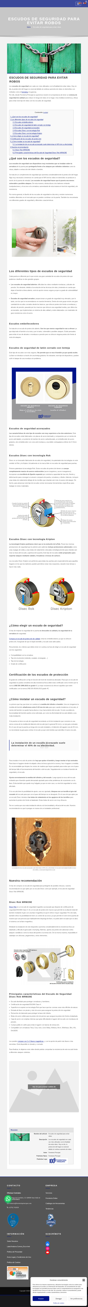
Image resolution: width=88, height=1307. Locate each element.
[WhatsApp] (8, 1198)
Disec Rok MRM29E (21, 150)
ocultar (45, 112)
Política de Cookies (13, 1262)
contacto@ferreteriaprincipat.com (20, 1203)
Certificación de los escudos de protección (25, 139)
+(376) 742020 (14, 1207)
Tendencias (50, 1209)
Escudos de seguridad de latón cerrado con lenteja (32, 125)
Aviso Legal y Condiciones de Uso (19, 1257)
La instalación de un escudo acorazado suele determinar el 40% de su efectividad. (42, 144)
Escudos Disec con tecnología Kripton (27, 133)
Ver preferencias (76, 1298)
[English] (82, 3)
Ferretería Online (51, 1198)
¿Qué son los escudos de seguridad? (24, 117)
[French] (83, 3)
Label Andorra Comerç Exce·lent (18, 1246)
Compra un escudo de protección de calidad (24, 639)
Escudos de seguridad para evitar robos (47, 27)
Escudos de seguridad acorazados (26, 128)
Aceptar (41, 1298)
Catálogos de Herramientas (55, 1203)
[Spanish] (85, 3)
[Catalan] (80, 3)
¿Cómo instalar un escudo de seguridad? (25, 141)
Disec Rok (13, 907)
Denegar (59, 1298)
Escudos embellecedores (23, 122)
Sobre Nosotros (12, 1241)
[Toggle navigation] (78, 4)
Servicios (49, 1193)
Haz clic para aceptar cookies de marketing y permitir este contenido (44, 1087)
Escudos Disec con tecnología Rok (26, 130)
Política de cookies (58, 1303)
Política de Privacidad (14, 1252)
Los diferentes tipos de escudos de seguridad (26, 119)
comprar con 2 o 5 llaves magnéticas (31, 1041)
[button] (84, 1280)
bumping (25, 92)
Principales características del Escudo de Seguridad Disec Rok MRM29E (40, 153)
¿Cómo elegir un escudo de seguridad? (24, 136)
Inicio (29, 27)
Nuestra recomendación (19, 147)
